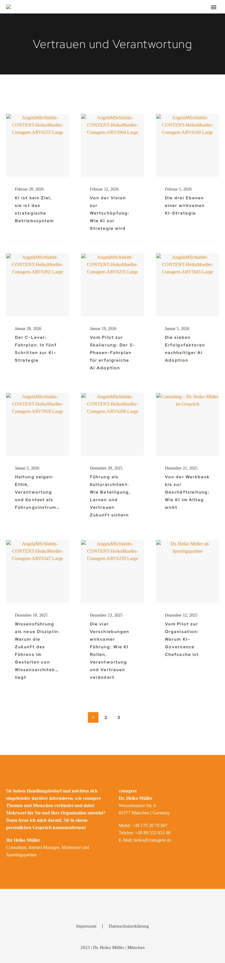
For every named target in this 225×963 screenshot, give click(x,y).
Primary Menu (213, 7)
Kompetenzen (173, 25)
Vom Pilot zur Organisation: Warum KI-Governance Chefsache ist (182, 639)
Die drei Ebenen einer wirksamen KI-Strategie (185, 205)
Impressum (86, 926)
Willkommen (92, 25)
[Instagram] (112, 905)
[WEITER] (132, 717)
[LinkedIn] (105, 905)
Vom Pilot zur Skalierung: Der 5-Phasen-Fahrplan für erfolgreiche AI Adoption (112, 352)
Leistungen (131, 25)
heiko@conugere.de (152, 840)
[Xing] (120, 905)
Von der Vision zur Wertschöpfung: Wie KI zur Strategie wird (109, 213)
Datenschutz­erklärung (129, 926)
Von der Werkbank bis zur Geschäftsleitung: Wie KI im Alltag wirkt (187, 492)
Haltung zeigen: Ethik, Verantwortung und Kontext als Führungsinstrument (40, 492)
